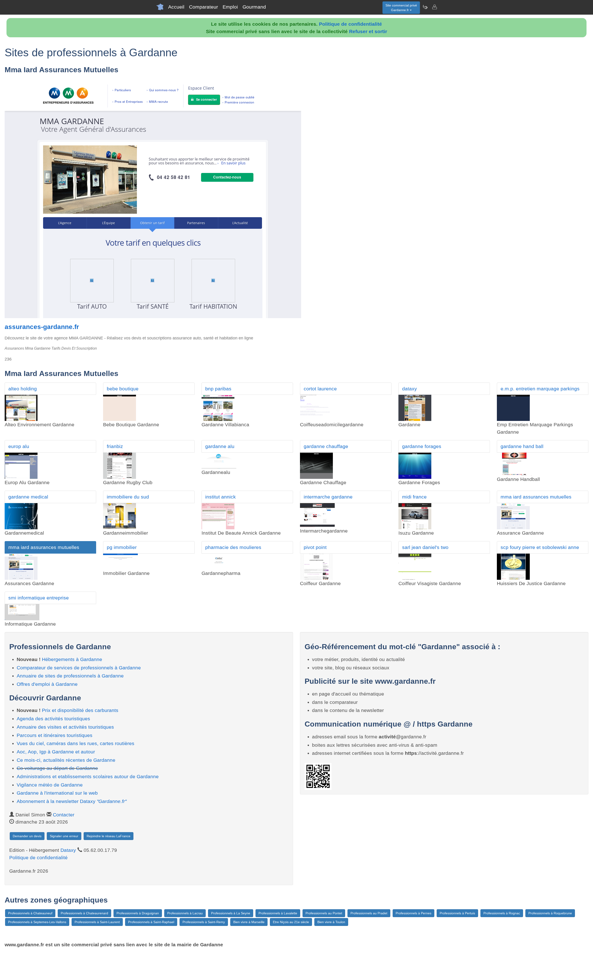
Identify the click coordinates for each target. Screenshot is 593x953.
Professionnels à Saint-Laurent (97, 922)
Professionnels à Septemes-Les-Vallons (37, 922)
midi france (414, 496)
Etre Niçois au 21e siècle (291, 922)
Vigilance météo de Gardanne (50, 784)
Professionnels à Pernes (413, 913)
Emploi (230, 6)
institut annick (220, 496)
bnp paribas (218, 388)
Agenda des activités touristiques (53, 718)
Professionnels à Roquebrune (550, 913)
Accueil (176, 6)
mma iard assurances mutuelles (536, 496)
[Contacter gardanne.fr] (434, 7)
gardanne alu (219, 446)
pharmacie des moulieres (233, 547)
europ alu (18, 446)
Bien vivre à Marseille (249, 922)
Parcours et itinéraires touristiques (54, 735)
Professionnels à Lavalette (278, 913)
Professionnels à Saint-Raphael (151, 922)
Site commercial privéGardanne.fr (401, 7)
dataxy (409, 388)
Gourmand (254, 6)
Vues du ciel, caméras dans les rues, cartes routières (75, 743)
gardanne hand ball (522, 446)
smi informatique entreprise (38, 597)
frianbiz (115, 446)
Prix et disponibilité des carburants (80, 710)
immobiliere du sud (128, 496)
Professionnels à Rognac (501, 913)
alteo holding (22, 388)
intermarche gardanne (328, 496)
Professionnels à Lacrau (185, 913)
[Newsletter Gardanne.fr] (425, 7)
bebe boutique (123, 388)
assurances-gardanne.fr (42, 326)
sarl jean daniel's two (425, 547)
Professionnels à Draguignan (138, 913)
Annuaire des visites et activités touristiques (65, 727)
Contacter (63, 814)
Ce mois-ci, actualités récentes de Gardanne (66, 760)
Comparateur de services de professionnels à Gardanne (79, 667)
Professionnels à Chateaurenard (84, 913)
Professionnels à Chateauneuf (30, 913)
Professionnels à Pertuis (457, 913)
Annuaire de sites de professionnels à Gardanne (70, 675)
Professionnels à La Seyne (230, 913)
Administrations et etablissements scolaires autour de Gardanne (88, 776)
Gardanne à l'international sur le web (57, 793)
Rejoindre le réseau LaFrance (108, 836)
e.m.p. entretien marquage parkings (540, 388)
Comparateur (203, 6)
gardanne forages (421, 446)
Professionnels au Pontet (324, 913)
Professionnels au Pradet (368, 913)
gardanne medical (28, 496)
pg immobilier (122, 547)
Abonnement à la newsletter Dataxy (71, 801)
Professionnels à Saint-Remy (204, 922)
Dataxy (68, 850)
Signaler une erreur (64, 836)
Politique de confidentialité (350, 24)
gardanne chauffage (326, 446)
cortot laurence (320, 388)
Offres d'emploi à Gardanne (47, 684)
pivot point (315, 547)
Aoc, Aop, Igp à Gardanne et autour (56, 751)
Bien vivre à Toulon (331, 922)
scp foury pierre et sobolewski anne (540, 547)
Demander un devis (27, 836)
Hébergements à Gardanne (72, 659)
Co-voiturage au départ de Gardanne (57, 768)
